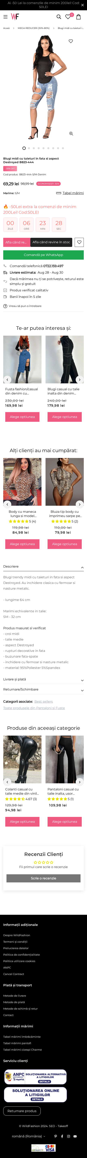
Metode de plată (14, 1002)
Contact (8, 1015)
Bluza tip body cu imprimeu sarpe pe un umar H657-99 (64, 514)
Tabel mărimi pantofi (17, 1043)
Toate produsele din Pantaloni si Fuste (34, 708)
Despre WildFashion (16, 935)
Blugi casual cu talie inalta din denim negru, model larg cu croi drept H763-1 (64, 391)
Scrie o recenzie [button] (43, 878)
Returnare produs (21, 1111)
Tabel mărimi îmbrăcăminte (22, 1036)
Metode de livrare (14, 995)
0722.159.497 (53, 266)
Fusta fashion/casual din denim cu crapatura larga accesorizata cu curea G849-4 (21, 391)
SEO (52, 1126)
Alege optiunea (22, 417)
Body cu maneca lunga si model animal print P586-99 (22, 514)
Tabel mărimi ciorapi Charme (22, 1049)
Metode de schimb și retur (20, 1008)
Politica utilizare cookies (19, 961)
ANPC (7, 967)
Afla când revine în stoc (17, 242)
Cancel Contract (13, 974)
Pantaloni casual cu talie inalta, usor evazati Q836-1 (63, 791)
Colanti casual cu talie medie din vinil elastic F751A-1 (21, 791)
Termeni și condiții (15, 941)
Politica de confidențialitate (21, 954)
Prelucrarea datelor (16, 948)
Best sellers (43, 701)
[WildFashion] (15, 17)
